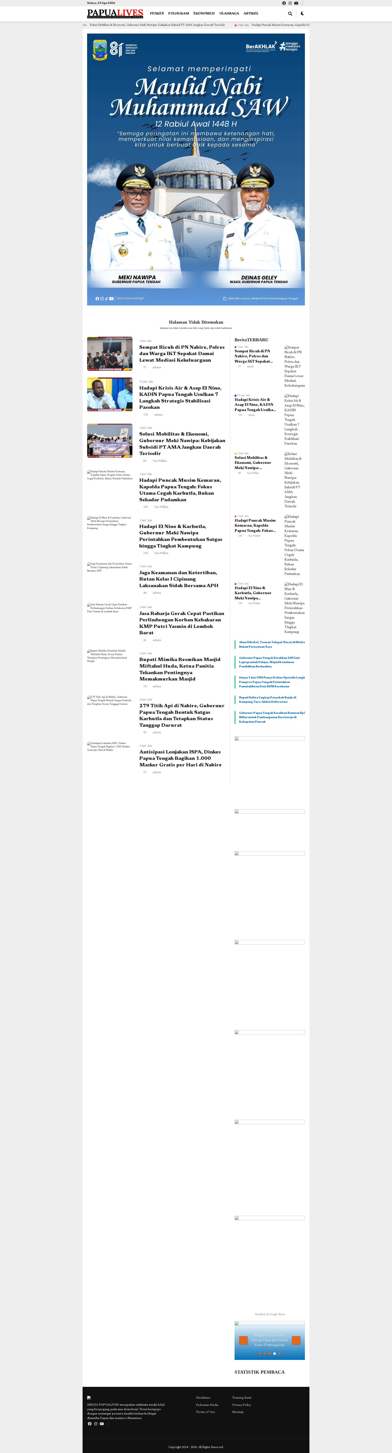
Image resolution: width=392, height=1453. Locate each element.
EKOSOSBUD (204, 13)
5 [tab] (279, 1353)
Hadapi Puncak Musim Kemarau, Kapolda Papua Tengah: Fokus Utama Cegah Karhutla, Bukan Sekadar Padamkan (265, 25)
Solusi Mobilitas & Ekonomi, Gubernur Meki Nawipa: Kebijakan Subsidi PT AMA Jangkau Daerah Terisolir (97, 25)
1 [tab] (260, 1353)
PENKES (157, 13)
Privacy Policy (241, 1405)
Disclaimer (203, 1398)
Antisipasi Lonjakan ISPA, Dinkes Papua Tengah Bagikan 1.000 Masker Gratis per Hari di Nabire (180, 759)
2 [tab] (265, 1353)
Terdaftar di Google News (270, 1314)
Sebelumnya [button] (243, 1340)
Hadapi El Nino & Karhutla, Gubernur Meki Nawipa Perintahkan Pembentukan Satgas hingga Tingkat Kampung (254, 593)
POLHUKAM (178, 13)
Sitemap (238, 1412)
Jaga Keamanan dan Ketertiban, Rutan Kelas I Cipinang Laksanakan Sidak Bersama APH (178, 579)
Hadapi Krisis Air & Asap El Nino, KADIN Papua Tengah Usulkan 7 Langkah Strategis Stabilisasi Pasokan (255, 405)
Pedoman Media (207, 1405)
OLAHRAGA (229, 13)
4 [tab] (274, 1353)
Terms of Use (205, 1412)
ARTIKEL (251, 13)
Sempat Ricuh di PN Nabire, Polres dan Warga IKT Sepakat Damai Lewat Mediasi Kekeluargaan (182, 354)
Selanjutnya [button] (296, 1340)
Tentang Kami (241, 1398)
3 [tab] (270, 1353)
